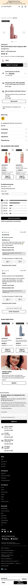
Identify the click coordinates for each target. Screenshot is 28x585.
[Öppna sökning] (19, 6)
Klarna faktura (20, 56)
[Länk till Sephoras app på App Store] (14, 538)
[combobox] (14, 193)
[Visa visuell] (13, 31)
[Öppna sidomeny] (2, 6)
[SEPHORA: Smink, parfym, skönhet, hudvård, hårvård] (7, 6)
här (14, 542)
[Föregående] (4, 32)
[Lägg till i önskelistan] (13, 150)
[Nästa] (24, 32)
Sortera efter (4, 191)
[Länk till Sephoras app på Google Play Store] (6, 538)
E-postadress (4, 412)
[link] (14, 218)
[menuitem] (22, 6)
